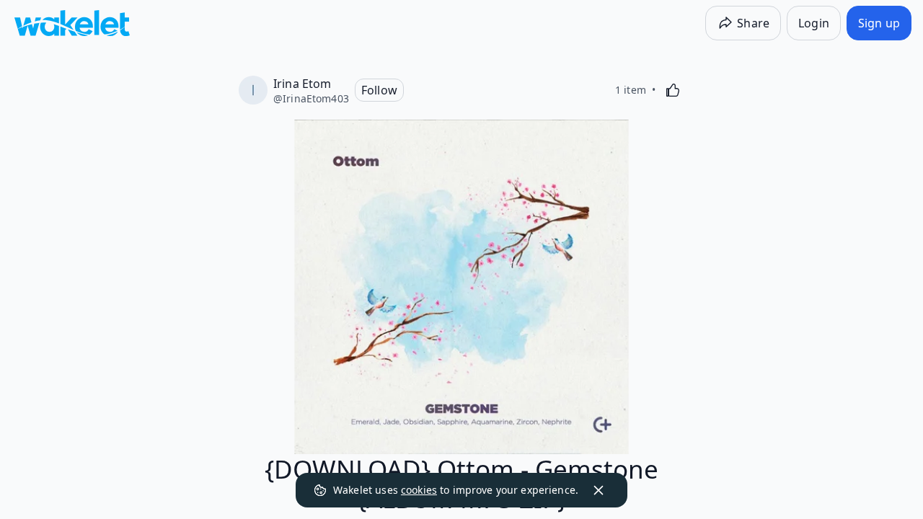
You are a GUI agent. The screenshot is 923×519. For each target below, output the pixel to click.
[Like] (672, 90)
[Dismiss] (598, 490)
